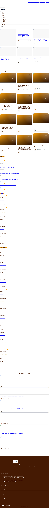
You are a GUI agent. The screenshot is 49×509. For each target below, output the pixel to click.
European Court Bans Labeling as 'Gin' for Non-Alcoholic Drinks (24, 86)
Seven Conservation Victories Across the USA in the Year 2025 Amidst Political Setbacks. (8, 167)
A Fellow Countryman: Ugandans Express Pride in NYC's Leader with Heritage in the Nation (24, 58)
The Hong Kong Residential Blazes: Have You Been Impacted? (40, 146)
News (4, 20)
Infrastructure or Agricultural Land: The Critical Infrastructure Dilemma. (40, 85)
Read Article (35, 44)
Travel (4, 23)
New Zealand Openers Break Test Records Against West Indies (10, 481)
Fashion (3, 15)
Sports (4, 22)
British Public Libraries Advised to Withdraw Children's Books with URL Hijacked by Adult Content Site (24, 128)
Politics (4, 21)
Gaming (4, 17)
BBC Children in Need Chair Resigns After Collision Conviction (7, 106)
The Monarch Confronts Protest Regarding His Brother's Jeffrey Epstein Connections (13, 476)
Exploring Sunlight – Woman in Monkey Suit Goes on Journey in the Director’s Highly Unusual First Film (7, 58)
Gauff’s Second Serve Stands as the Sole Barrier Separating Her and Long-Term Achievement (9, 179)
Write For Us (22, 506)
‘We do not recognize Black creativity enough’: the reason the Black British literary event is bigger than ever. (7, 127)
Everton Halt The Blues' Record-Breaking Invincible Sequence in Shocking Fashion (8, 185)
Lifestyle (4, 19)
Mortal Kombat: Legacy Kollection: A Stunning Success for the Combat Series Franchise (13, 477)
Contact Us (3, 24)
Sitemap (27, 506)
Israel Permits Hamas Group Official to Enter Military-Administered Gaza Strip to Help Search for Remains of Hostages (24, 107)
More (2, 16)
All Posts (3, 13)
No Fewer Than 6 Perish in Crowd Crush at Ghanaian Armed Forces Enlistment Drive (13, 480)
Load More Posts (2, 193)
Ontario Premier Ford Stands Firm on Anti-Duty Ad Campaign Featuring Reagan (28, 2)
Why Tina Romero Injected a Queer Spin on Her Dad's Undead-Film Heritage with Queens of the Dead (9, 173)
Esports (3, 14)
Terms (25, 506)
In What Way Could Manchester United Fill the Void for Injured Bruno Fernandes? (40, 106)
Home (2, 12)
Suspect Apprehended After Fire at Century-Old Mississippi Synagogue (7, 148)
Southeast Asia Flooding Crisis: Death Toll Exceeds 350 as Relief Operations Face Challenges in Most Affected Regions (24, 148)
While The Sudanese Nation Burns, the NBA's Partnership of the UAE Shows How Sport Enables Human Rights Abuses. (40, 126)
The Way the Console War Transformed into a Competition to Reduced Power (24, 35)
